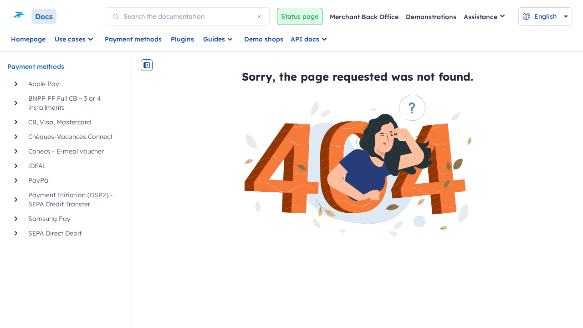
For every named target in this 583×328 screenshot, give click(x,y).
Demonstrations (431, 17)
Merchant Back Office (364, 17)
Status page (299, 16)
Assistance (480, 17)
